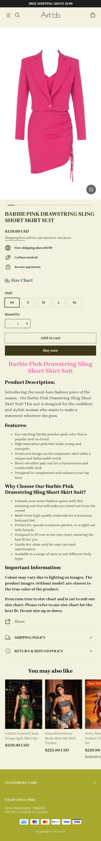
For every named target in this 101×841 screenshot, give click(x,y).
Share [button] (19, 621)
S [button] (28, 302)
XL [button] (75, 302)
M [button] (43, 302)
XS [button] (12, 302)
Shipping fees (15, 238)
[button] (8, 15)
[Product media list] (50, 114)
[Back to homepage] (50, 15)
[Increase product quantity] (27, 323)
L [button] (59, 302)
